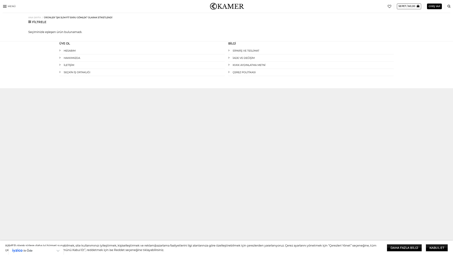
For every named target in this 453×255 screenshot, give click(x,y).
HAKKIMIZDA (72, 58)
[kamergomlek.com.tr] (226, 6)
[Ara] (449, 6)
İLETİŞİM (69, 65)
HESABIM (70, 50)
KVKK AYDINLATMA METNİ (249, 65)
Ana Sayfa (34, 17)
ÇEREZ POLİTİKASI (244, 72)
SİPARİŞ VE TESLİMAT (246, 50)
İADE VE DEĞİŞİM (244, 58)
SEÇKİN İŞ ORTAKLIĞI (77, 72)
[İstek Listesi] (389, 6)
